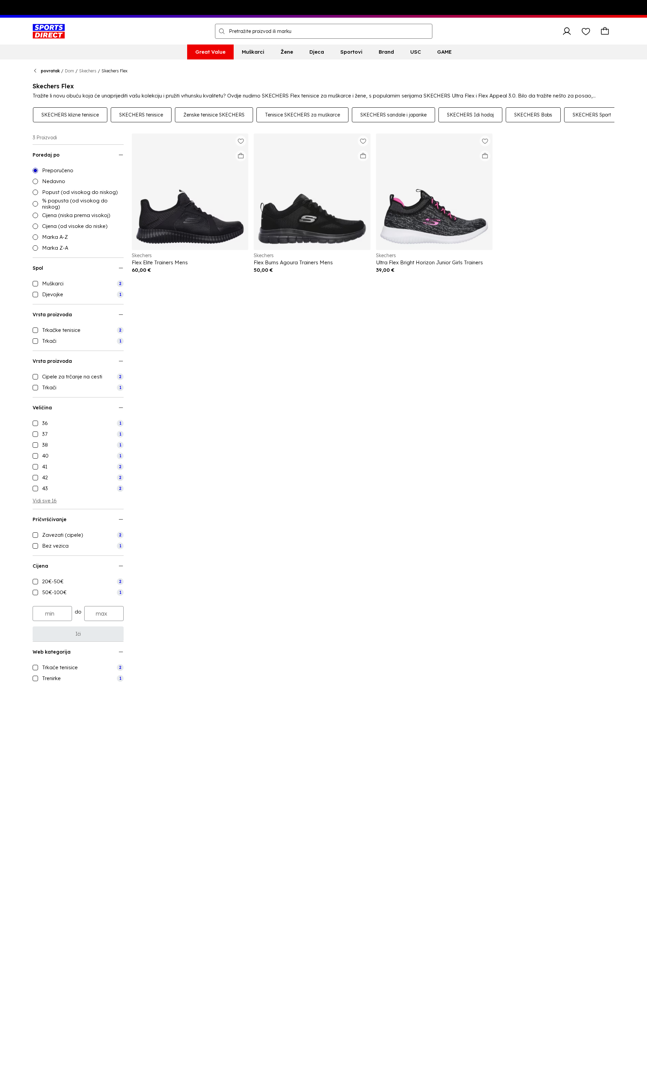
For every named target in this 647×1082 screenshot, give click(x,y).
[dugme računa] (566, 31)
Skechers (87, 70)
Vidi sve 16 (45, 500)
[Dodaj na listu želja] (240, 141)
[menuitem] (210, 52)
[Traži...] (222, 31)
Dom (69, 70)
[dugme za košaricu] (604, 31)
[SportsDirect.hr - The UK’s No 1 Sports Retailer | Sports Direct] (49, 31)
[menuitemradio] (78, 170)
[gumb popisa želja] (585, 31)
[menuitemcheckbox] (78, 283)
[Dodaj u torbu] (240, 155)
